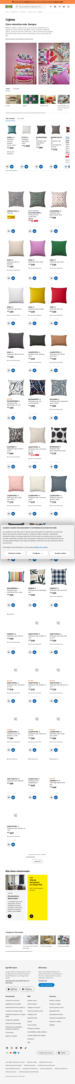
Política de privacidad (29, 1065)
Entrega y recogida (55, 1004)
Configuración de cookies (45, 1062)
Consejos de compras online (13, 1011)
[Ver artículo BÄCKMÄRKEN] (16, 576)
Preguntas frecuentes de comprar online (15, 1015)
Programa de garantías (12, 1020)
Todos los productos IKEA (35, 1011)
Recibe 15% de (19, 2)
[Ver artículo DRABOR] (37, 576)
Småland (52, 1025)
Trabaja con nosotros (33, 1007)
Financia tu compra (55, 1021)
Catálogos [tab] (16, 89)
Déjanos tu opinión (11, 1036)
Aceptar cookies (60, 553)
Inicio (6, 12)
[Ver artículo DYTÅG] (26, 130)
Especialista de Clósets (56, 1014)
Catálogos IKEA (32, 1014)
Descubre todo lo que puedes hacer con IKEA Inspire (17, 981)
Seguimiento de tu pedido (13, 1004)
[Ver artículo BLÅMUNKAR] (59, 435)
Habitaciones (14, 12)
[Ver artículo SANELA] (12, 130)
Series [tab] (8, 89)
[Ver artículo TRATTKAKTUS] (16, 767)
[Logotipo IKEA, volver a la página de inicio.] (8, 6)
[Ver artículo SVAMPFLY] (59, 576)
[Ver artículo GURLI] (16, 248)
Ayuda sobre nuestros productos (15, 1007)
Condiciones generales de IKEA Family (28, 1072)
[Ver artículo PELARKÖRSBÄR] (16, 387)
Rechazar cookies (14, 553)
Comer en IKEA (31, 1025)
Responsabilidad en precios (12, 1068)
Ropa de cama (32, 12)
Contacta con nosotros (12, 1000)
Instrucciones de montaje (13, 1023)
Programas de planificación (57, 1018)
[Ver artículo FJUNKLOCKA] (37, 767)
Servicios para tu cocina (56, 1007)
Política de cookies (32, 1062)
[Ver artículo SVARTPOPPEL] (37, 435)
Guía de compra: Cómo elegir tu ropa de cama (19, 39)
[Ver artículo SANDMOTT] (59, 767)
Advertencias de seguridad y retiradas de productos (13, 1028)
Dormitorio (23, 12)
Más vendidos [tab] (10, 118)
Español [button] (63, 1053)
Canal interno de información (30, 1068)
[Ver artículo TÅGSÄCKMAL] (59, 199)
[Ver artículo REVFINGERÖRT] (37, 387)
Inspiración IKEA (32, 1018)
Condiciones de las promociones (46, 1065)
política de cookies (41, 547)
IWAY (28, 1042)
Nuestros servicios (54, 1000)
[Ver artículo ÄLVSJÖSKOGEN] (37, 199)
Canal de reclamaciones (46, 1068)
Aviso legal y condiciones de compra (15, 1062)
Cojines (40, 12)
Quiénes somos (32, 1000)
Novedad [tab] (21, 118)
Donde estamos (32, 1004)
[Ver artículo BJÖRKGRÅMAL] (41, 130)
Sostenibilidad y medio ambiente (37, 1032)
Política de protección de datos (13, 1065)
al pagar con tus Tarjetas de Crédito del (43, 2)
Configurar (36, 553)
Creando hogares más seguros (36, 1035)
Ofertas (29, 1021)
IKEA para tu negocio (33, 1028)
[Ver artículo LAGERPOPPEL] (37, 340)
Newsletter (30, 1039)
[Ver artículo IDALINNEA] (59, 387)
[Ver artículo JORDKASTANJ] (16, 199)
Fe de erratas (9, 1032)
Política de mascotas (10, 1072)
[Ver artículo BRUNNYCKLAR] (56, 130)
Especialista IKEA (54, 1011)
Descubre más (42, 980)
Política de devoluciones (61, 1068)
